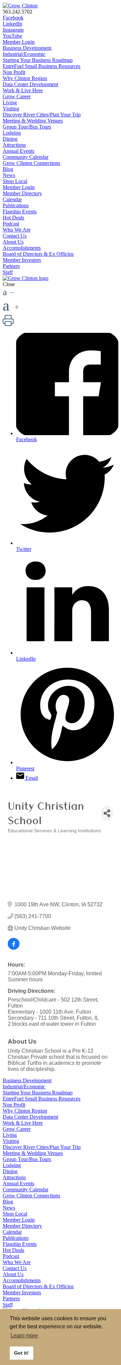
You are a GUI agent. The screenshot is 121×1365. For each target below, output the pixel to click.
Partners (11, 266)
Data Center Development (30, 84)
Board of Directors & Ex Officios (38, 254)
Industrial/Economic (24, 54)
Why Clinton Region (25, 78)
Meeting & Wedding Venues (33, 121)
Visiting (11, 108)
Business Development (27, 48)
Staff (8, 272)
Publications (16, 205)
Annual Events (18, 151)
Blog (8, 169)
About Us (13, 242)
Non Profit (14, 72)
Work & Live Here (23, 90)
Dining (10, 139)
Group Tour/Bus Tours (27, 127)
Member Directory (22, 193)
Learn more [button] (24, 1335)
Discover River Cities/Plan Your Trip (42, 114)
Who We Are (17, 230)
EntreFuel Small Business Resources (41, 66)
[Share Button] (106, 813)
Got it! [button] (21, 1353)
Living (10, 102)
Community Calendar (25, 157)
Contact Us (15, 236)
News (9, 175)
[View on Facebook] (13, 948)
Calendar (12, 199)
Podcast (11, 223)
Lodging (12, 133)
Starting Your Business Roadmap (38, 60)
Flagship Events (20, 211)
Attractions (14, 145)
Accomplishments (22, 248)
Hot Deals (13, 217)
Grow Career (17, 96)
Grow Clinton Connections (31, 163)
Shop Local (15, 181)
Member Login (19, 42)
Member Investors (22, 260)
